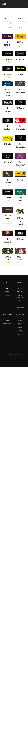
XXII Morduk (7, 74)
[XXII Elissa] (20, 35)
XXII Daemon (20, 108)
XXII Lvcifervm (20, 59)
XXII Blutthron (8, 59)
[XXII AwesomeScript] (20, 154)
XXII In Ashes (20, 239)
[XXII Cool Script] (20, 190)
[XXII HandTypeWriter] (20, 119)
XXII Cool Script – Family (7, 92)
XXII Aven (20, 74)
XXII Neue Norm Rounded (20, 221)
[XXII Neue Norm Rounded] (20, 208)
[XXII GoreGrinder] (7, 231)
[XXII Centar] (20, 172)
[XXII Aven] (20, 67)
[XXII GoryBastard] (7, 119)
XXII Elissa (20, 42)
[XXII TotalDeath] (7, 101)
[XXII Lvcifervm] (20, 52)
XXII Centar (20, 180)
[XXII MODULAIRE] (7, 35)
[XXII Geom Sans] (20, 249)
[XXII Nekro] (7, 190)
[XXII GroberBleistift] (20, 82)
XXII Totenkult (8, 162)
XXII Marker (7, 144)
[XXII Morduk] (7, 67)
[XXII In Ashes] (20, 231)
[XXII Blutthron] (7, 52)
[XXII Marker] (7, 136)
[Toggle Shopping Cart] (19, 4)
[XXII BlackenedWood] (20, 136)
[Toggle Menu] (24, 4)
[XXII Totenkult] (7, 154)
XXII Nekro (8, 198)
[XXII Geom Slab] (7, 249)
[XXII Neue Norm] (7, 208)
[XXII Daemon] (20, 101)
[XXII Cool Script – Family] (7, 82)
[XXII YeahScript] (7, 172)
